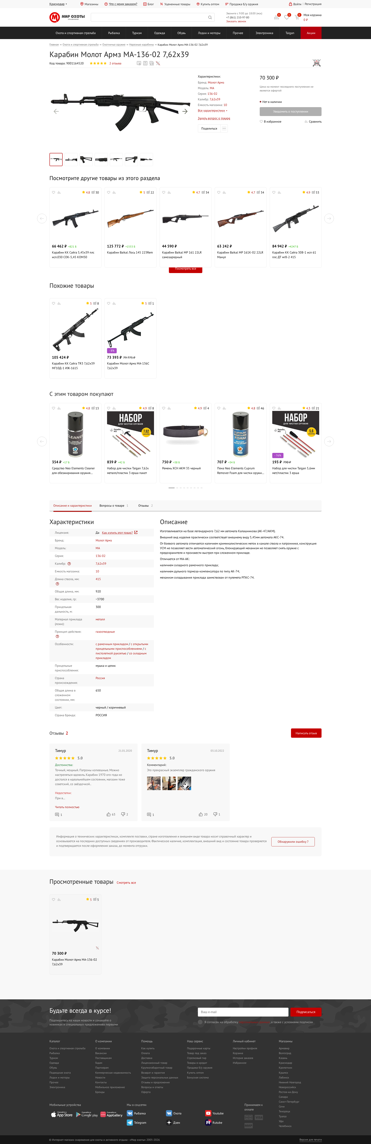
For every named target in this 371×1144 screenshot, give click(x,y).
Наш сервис (195, 1041)
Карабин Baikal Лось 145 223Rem (130, 252)
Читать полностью (67, 807)
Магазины (91, 4)
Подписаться (306, 1012)
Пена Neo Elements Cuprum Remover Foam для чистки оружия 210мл (240, 470)
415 (98, 579)
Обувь (181, 33)
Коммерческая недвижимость (113, 1072)
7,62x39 (215, 99)
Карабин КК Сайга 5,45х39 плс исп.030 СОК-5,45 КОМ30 (73, 254)
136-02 (212, 94)
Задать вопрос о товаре (214, 118)
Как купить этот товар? (117, 532)
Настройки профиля (245, 1048)
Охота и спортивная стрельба (76, 33)
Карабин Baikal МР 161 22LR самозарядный (182, 254)
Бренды (100, 1092)
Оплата (145, 1053)
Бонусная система (198, 1077)
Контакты (101, 1082)
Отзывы (145, 505)
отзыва (115, 63)
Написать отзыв (306, 733)
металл (100, 619)
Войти (297, 4)
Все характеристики (211, 110)
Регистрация (313, 4)
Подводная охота (60, 1072)
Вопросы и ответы (152, 1087)
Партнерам (102, 1067)
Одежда (159, 33)
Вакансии (101, 1053)
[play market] (86, 1114)
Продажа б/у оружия (244, 4)
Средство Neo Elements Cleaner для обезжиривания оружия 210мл (73, 470)
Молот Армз (216, 82)
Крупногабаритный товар (156, 1067)
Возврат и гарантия (153, 1072)
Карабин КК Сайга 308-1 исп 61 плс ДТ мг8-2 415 (294, 254)
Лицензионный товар (154, 1063)
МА (212, 88)
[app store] (61, 1114)
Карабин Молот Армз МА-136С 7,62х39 (128, 365)
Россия (100, 678)
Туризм (137, 33)
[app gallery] (111, 1114)
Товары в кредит (197, 1063)
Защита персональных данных (159, 1077)
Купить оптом (210, 4)
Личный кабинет (244, 1041)
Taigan (290, 33)
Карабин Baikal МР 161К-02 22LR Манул (240, 254)
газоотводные (105, 631)
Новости (100, 1077)
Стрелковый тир (196, 1058)
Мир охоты (67, 17)
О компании (103, 1041)
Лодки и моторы (209, 33)
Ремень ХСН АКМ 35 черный (181, 468)
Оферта (146, 1092)
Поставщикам (103, 1058)
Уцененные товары (177, 4)
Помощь (146, 1041)
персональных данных (254, 1022)
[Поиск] (153, 17)
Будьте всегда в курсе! (80, 1010)
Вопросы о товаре (114, 505)
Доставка (146, 1058)
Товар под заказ (196, 1053)
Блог (151, 4)
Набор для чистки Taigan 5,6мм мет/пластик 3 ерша (293, 470)
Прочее (238, 33)
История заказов (243, 1058)
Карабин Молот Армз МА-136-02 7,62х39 (74, 962)
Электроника (264, 33)
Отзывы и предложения (155, 1082)
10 (225, 105)
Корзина (238, 1053)
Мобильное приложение (110, 1087)
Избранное (239, 1063)
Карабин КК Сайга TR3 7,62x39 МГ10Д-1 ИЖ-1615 (73, 365)
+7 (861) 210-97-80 (237, 17)
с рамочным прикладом (112, 644)
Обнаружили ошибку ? (293, 841)
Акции (311, 33)
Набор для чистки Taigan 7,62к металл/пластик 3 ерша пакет (128, 470)
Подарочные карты (198, 1048)
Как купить (148, 1048)
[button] (56, 111)
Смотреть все (126, 882)
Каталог (54, 1041)
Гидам (98, 1063)
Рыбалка (114, 33)
